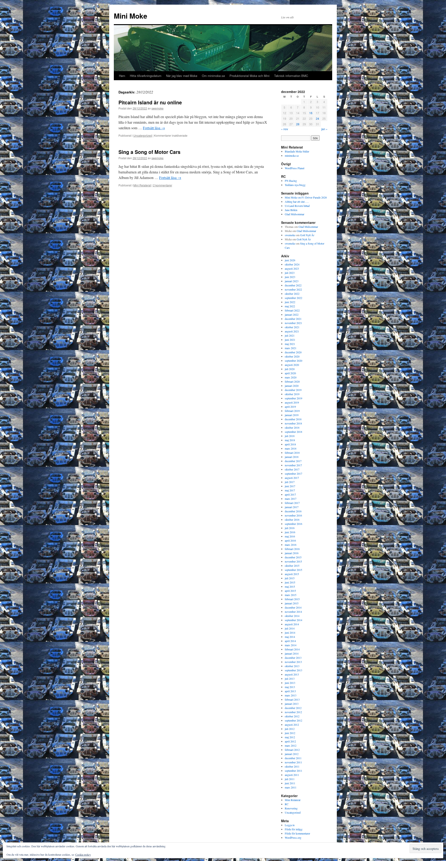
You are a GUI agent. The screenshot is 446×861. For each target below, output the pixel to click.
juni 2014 (290, 632)
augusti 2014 (292, 624)
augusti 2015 (292, 574)
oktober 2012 (292, 716)
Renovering (291, 808)
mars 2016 (290, 544)
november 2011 (293, 762)
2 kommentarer (162, 185)
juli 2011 (290, 779)
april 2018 (290, 444)
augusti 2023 (292, 268)
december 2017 (293, 461)
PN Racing (291, 180)
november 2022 (293, 289)
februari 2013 (292, 699)
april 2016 (290, 540)
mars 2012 (290, 745)
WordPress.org (293, 837)
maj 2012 (290, 737)
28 (297, 124)
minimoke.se (292, 155)
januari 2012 (291, 754)
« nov (284, 129)
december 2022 (293, 285)
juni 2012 (290, 733)
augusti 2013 (292, 674)
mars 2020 (290, 377)
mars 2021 (290, 348)
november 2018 (293, 423)
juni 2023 (290, 277)
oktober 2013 (292, 666)
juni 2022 (290, 302)
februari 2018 (292, 452)
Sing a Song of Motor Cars (149, 151)
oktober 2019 (292, 394)
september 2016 (293, 524)
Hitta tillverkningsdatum (145, 75)
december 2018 (293, 419)
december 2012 (293, 708)
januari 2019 (291, 415)
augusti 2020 (292, 365)
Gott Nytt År (307, 235)
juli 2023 (290, 273)
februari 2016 (292, 549)
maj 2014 (290, 637)
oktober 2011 (292, 766)
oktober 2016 (292, 519)
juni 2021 (290, 339)
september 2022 (293, 298)
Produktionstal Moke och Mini (249, 75)
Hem (122, 75)
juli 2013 (290, 678)
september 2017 (293, 473)
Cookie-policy (83, 854)
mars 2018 (290, 448)
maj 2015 (290, 586)
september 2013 (293, 670)
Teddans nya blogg (295, 185)
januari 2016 (291, 553)
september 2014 (293, 620)
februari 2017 (292, 503)
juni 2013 (290, 683)
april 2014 (290, 641)
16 (310, 113)
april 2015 (290, 591)
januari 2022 (291, 314)
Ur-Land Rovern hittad (297, 206)
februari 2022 (292, 310)
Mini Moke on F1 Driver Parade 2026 (306, 197)
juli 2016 (290, 528)
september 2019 (293, 398)
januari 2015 (291, 603)
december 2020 (293, 352)
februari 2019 (292, 411)
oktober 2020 (292, 356)
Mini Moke (130, 16)
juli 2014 (290, 628)
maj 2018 (290, 440)
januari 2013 (291, 703)
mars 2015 (290, 595)
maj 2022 (290, 306)
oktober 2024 (292, 264)
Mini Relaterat (142, 185)
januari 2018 (291, 457)
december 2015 (293, 557)
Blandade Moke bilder (297, 151)
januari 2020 (291, 385)
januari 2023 (291, 281)
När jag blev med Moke (181, 75)
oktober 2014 (292, 616)
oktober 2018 (292, 427)
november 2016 (293, 515)
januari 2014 (291, 653)
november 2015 (293, 561)
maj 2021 (290, 344)
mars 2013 (290, 695)
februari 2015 (292, 599)
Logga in (290, 825)
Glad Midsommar (294, 214)
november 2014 (293, 611)
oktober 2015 (292, 565)
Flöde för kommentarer (297, 833)
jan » (324, 129)
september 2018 (293, 432)
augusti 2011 (292, 775)
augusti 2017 (292, 478)
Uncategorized (142, 135)
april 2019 (290, 406)
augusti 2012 (292, 724)
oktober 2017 (292, 469)
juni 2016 (290, 532)
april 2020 (290, 373)
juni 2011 (290, 783)
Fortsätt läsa (154, 127)
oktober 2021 (292, 327)
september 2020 (293, 360)
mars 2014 (290, 645)
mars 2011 (290, 787)
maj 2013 (290, 687)
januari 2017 (291, 507)
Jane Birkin (291, 210)
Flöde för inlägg (293, 829)
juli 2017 (290, 482)
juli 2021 (290, 335)
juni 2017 (290, 486)
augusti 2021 (292, 331)
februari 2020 (292, 381)
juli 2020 (290, 369)
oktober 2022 (292, 293)
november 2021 (293, 323)
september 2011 (293, 770)
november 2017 (293, 465)
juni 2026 (290, 260)
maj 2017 (290, 490)
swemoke (157, 108)
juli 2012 (290, 729)
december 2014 (293, 607)
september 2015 (293, 570)
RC (287, 804)
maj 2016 (290, 536)
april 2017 (290, 494)
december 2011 (293, 758)
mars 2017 (290, 498)
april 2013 (290, 691)
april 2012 (290, 741)
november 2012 (293, 712)
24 (317, 118)
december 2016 (293, 511)
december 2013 (293, 657)
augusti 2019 (292, 402)
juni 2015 (290, 582)
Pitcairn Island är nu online (150, 102)
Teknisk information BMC (291, 75)
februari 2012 (292, 750)
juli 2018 (290, 436)
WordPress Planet (294, 168)
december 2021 (293, 319)
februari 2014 (292, 649)
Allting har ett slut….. (297, 201)
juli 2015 (290, 578)
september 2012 (293, 720)
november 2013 (293, 662)
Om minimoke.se (213, 75)
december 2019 (293, 390)
